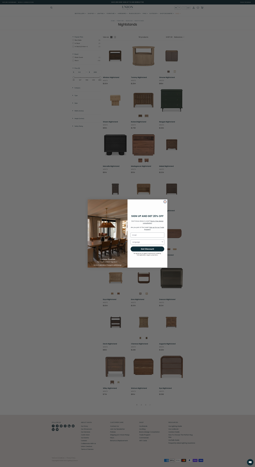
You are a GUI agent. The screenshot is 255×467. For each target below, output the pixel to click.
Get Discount (147, 249)
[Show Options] (162, 242)
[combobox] (146, 242)
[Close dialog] (165, 201)
